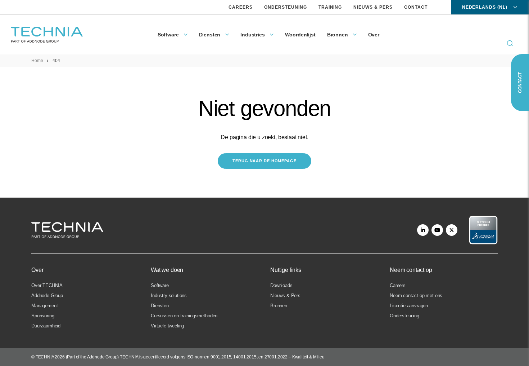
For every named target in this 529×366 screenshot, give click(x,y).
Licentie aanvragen (409, 305)
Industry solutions (169, 295)
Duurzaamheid (45, 325)
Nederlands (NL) (484, 7)
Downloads (281, 285)
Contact (416, 7)
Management (44, 305)
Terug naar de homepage (264, 161)
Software (160, 285)
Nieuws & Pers (372, 7)
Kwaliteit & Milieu (308, 357)
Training (330, 7)
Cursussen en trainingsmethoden (184, 315)
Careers (241, 7)
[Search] (510, 43)
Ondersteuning (285, 7)
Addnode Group (47, 295)
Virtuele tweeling (167, 325)
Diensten (160, 305)
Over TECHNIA (47, 285)
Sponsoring (42, 315)
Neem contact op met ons (416, 295)
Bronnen (278, 305)
